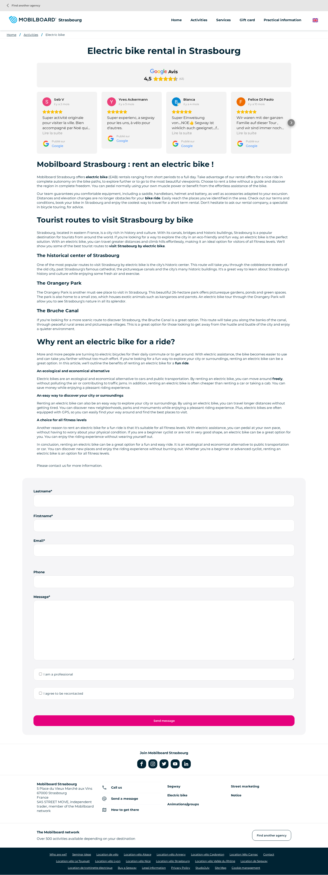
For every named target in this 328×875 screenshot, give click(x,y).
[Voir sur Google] (46, 101)
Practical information (282, 20)
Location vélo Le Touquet (73, 861)
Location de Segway (254, 861)
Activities (31, 35)
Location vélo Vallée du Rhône (215, 861)
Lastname (42, 491)
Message (41, 597)
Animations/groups (183, 804)
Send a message (124, 799)
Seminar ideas (81, 854)
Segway (173, 786)
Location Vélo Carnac (244, 854)
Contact (268, 854)
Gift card (247, 20)
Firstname (42, 516)
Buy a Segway (127, 867)
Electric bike (55, 35)
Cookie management (246, 867)
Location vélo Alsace (137, 854)
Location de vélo (107, 854)
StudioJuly (202, 867)
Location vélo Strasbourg (173, 861)
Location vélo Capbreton (207, 854)
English (319, 20)
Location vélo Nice (138, 861)
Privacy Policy (180, 867)
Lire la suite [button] (52, 133)
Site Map (220, 867)
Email (38, 540)
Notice (236, 795)
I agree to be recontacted (63, 693)
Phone (39, 572)
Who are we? (58, 854)
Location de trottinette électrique (90, 867)
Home (176, 20)
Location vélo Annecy (171, 854)
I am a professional (58, 674)
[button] (36, 122)
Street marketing (245, 786)
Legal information (154, 867)
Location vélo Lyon (107, 861)
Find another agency (23, 5)
